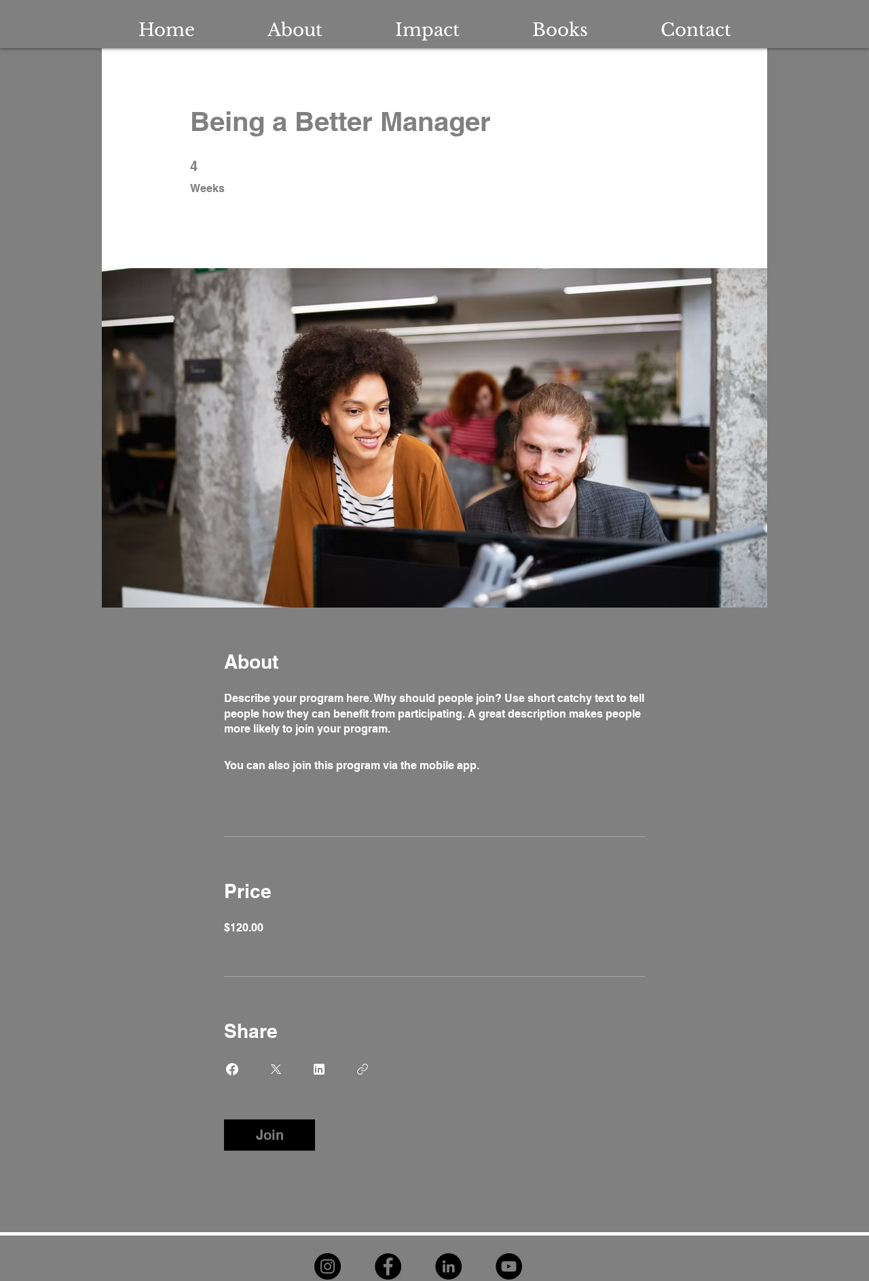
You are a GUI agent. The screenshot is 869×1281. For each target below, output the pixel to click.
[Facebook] (388, 1266)
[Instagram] (327, 1266)
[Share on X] (275, 1069)
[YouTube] (509, 1266)
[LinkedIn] (448, 1266)
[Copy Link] (362, 1069)
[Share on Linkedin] (319, 1069)
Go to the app (516, 765)
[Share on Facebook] (232, 1069)
